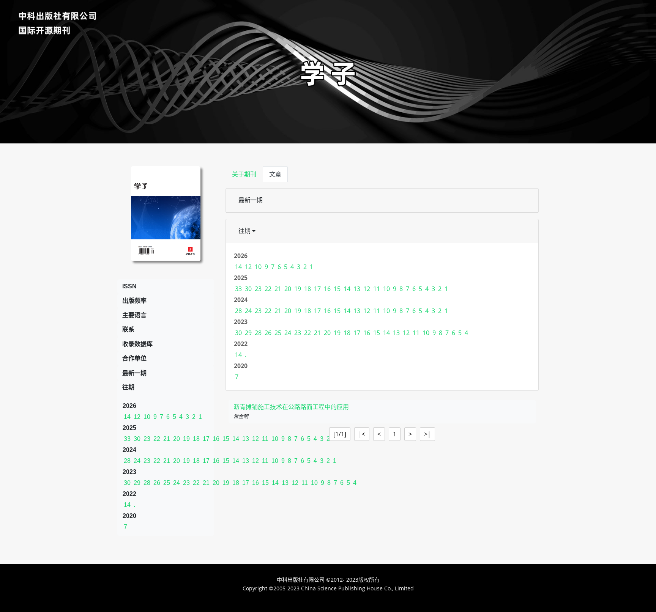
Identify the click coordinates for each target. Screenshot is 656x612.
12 (137, 417)
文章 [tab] (275, 174)
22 (156, 439)
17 (206, 439)
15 (337, 289)
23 (147, 439)
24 (137, 461)
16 (216, 439)
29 (137, 483)
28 (127, 461)
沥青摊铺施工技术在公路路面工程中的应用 (291, 407)
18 (196, 439)
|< (361, 434)
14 (127, 417)
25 (166, 483)
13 (356, 289)
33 (127, 439)
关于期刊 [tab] (244, 174)
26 (156, 483)
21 (166, 439)
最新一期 (250, 200)
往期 (245, 231)
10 (147, 417)
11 (376, 289)
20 (176, 439)
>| (427, 434)
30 (137, 439)
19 (186, 439)
